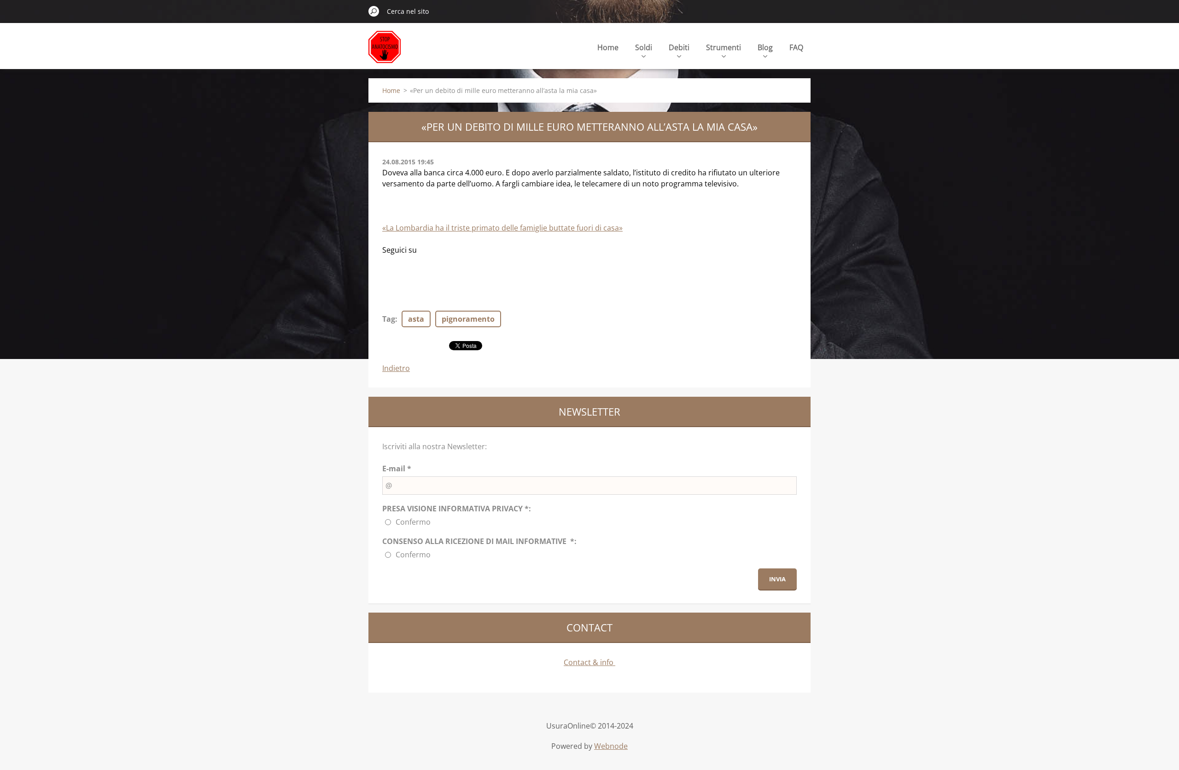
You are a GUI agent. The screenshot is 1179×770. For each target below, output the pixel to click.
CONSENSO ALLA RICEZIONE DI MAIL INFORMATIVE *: (479, 541)
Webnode (611, 746)
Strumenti (723, 47)
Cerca (373, 11)
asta (416, 319)
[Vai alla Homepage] (384, 52)
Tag (388, 319)
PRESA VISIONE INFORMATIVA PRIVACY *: (456, 509)
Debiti (679, 47)
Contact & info (589, 662)
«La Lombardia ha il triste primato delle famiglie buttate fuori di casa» (502, 228)
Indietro (396, 368)
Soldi (643, 47)
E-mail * (396, 468)
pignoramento (468, 319)
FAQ (796, 47)
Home (608, 47)
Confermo (413, 522)
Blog (765, 47)
